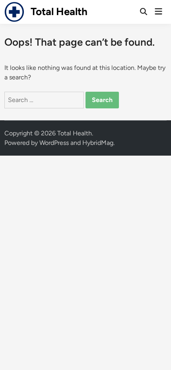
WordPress (54, 142)
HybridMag (97, 142)
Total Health (59, 11)
